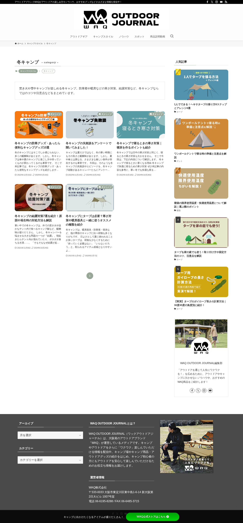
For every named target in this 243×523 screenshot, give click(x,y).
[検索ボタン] (172, 36)
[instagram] (216, 2)
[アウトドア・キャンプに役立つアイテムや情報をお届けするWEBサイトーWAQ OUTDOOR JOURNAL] (121, 19)
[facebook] (207, 2)
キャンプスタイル (28, 71)
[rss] (226, 2)
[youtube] (221, 2)
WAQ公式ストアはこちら (151, 516)
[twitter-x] (212, 2)
